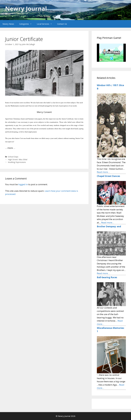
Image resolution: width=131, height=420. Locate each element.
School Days (13, 156)
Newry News (8, 24)
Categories (24, 24)
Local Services (43, 24)
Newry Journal (26, 8)
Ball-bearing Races (107, 277)
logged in (23, 184)
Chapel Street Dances (108, 176)
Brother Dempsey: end (109, 226)
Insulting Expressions (17, 162)
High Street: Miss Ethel (17, 159)
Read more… (103, 172)
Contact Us (62, 24)
